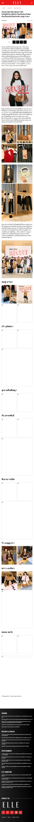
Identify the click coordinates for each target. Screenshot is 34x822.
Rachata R (4, 20)
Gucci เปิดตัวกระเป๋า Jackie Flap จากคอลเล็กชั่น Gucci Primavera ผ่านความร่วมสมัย (17, 717)
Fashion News (17, 8)
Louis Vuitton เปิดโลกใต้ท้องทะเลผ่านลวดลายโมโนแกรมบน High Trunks (15, 724)
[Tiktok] (20, 812)
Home (3, 8)
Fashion (9, 8)
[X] (17, 42)
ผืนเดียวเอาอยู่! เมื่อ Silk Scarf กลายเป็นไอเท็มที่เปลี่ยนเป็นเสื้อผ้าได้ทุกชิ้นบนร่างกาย (17, 719)
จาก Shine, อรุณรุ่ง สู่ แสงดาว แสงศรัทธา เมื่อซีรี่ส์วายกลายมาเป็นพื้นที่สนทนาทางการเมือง (17, 764)
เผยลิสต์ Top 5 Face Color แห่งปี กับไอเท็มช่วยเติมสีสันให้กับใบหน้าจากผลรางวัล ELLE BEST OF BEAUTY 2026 (16, 782)
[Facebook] (14, 42)
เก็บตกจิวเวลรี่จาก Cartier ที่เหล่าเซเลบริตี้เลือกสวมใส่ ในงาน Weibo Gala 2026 (16, 737)
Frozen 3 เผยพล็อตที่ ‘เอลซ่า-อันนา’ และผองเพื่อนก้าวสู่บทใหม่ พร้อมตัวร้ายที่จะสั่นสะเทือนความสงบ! (16, 761)
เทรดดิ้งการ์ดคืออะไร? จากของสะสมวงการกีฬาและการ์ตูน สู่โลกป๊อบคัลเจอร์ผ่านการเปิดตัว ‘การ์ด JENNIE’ (17, 754)
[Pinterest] (21, 42)
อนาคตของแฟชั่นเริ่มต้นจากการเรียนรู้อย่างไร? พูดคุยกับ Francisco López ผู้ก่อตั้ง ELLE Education (17, 778)
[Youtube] (16, 812)
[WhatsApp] (25, 42)
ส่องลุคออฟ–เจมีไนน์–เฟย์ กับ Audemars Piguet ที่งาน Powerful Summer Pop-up (16, 767)
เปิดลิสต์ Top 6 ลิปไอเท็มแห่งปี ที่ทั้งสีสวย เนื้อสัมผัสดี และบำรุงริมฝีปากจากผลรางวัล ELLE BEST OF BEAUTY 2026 (16, 787)
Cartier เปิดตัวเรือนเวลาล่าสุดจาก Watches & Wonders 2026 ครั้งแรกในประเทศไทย (15, 743)
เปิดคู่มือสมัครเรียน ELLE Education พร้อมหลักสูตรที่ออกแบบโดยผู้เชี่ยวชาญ (16, 784)
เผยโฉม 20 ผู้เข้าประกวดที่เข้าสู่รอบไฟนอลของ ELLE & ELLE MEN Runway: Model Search (16, 775)
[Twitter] (12, 812)
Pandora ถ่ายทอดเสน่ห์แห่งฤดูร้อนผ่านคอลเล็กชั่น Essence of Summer (15, 746)
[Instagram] (7, 812)
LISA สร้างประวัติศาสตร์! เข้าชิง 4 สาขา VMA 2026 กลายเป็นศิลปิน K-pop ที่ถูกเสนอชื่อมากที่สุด (17, 757)
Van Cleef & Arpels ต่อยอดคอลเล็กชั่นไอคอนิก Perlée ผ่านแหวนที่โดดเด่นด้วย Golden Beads (16, 735)
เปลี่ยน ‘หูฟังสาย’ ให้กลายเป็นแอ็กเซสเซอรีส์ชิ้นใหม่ (11, 726)
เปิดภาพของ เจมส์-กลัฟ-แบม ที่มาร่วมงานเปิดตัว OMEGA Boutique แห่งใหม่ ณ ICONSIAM (16, 740)
